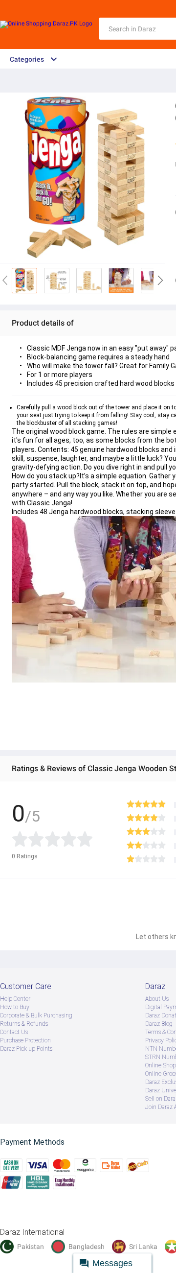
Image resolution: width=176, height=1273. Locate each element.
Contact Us (14, 1032)
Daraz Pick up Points (26, 1048)
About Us (157, 998)
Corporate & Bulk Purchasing (36, 1015)
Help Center (15, 998)
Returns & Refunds (24, 1023)
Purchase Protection (25, 1040)
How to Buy (14, 1007)
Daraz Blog (159, 1023)
